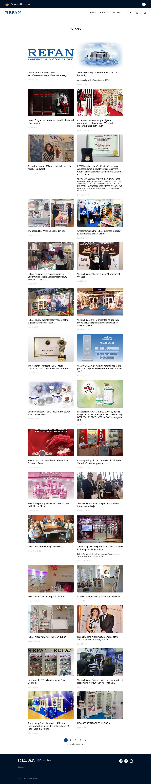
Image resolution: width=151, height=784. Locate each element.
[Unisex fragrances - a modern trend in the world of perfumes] (51, 110)
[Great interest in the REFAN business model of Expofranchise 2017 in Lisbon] (100, 219)
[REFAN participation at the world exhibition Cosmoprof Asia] (51, 448)
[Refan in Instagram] (120, 760)
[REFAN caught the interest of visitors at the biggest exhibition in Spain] (51, 309)
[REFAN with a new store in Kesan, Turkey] (51, 625)
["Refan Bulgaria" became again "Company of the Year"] (100, 263)
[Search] (144, 13)
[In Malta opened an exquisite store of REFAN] (100, 583)
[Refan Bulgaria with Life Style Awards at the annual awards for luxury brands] (100, 625)
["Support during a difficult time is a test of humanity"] (100, 63)
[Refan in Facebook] (126, 760)
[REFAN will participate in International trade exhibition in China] (51, 491)
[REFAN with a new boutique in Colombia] (51, 583)
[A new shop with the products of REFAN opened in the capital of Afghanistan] (100, 538)
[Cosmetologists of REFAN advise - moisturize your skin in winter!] (51, 402)
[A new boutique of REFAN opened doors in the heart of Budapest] (51, 165)
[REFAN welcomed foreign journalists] (51, 538)
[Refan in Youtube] (131, 760)
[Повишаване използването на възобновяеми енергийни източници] (51, 63)
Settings (27, 4)
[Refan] (13, 12)
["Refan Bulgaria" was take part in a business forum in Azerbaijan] (100, 491)
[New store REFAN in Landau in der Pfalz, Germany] (51, 668)
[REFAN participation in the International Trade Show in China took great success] (100, 448)
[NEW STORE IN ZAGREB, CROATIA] (100, 712)
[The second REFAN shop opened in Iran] (51, 219)
